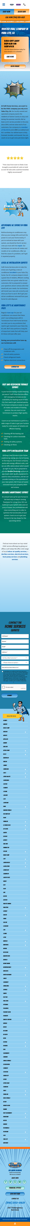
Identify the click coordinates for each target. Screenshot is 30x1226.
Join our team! (15, 1194)
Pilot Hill (5, 997)
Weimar (5, 1109)
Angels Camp (6, 728)
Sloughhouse (6, 1064)
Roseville (5, 1045)
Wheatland (5, 1116)
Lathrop (5, 911)
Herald (4, 881)
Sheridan (5, 1057)
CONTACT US (15, 367)
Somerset (5, 1068)
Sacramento (6, 1053)
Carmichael (6, 769)
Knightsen (5, 907)
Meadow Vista (6, 956)
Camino (5, 765)
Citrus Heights (6, 776)
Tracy (4, 1090)
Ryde (4, 1049)
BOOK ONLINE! (15, 66)
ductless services (7, 554)
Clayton (5, 784)
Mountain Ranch (7, 967)
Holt (4, 885)
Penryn (4, 993)
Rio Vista (5, 1034)
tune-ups (10, 313)
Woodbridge (6, 1128)
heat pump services (10, 557)
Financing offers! (15, 1188)
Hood (4, 888)
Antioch (5, 735)
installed (13, 272)
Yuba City (5, 1139)
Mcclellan (5, 952)
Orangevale (6, 986)
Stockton (5, 1072)
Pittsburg (5, 1004)
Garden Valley (6, 862)
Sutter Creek (6, 1083)
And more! (5, 1143)
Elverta (5, 832)
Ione (4, 892)
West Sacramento (7, 1113)
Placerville (5, 1008)
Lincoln (5, 915)
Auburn (5, 743)
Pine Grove (5, 1001)
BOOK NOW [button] (22, 12)
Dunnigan (5, 821)
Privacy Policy (17, 682)
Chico (4, 772)
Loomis (5, 933)
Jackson (5, 900)
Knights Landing (7, 903)
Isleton (5, 896)
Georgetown (6, 866)
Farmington (6, 847)
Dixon (4, 817)
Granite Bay (6, 870)
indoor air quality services (17, 551)
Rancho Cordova (7, 1019)
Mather (5, 948)
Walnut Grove (6, 1105)
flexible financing (14, 471)
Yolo (4, 1135)
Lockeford (5, 926)
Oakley (4, 978)
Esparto (5, 840)
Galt (4, 858)
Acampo (5, 720)
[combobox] (15, 658)
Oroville (5, 989)
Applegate (5, 739)
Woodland (5, 1131)
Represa (5, 1023)
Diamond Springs (7, 810)
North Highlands (7, 974)
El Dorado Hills (6, 825)
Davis (4, 806)
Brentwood (6, 758)
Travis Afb (5, 1094)
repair (20, 246)
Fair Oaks (5, 844)
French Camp (6, 855)
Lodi (4, 930)
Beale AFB (5, 746)
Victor (4, 1101)
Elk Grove (5, 829)
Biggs (4, 754)
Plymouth (5, 1015)
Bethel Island (6, 750)
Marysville (5, 944)
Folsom (5, 851)
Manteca (5, 941)
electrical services (21, 554)
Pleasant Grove (7, 1012)
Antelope (5, 731)
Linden (4, 918)
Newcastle (5, 971)
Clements (5, 787)
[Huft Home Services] (12, 4)
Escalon (5, 836)
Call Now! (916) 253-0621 (15, 17)
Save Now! (10, 57)
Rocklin (5, 1042)
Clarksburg (6, 780)
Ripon (4, 1038)
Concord (5, 795)
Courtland (5, 802)
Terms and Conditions (8, 682)
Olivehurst (5, 982)
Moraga (5, 959)
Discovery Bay (6, 814)
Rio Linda (5, 1030)
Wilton (4, 1120)
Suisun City (5, 1075)
